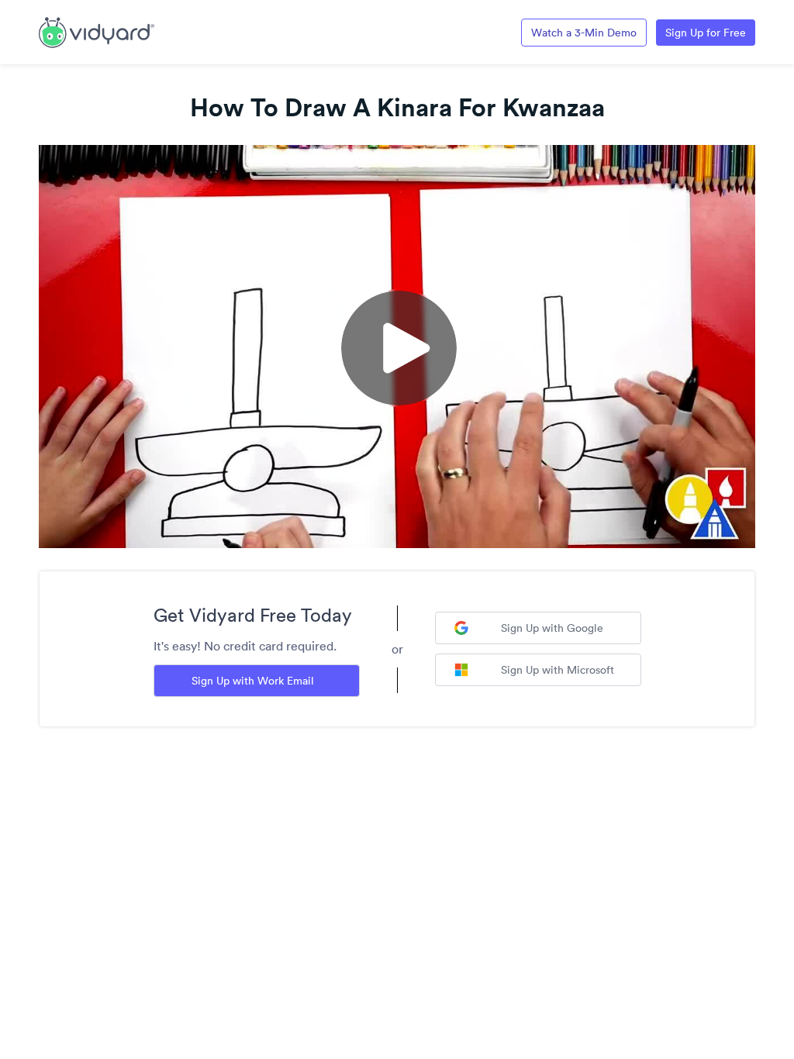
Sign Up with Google (552, 628)
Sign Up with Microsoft (557, 670)
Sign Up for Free (705, 33)
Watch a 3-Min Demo (584, 33)
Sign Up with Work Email (253, 681)
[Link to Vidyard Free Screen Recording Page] (96, 31)
